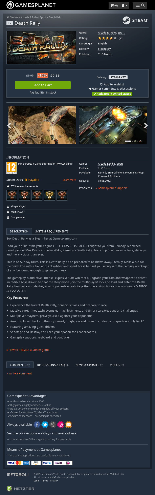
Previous (9, 125)
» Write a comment (19, 373)
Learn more (69, 179)
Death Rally (55, 17)
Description (19, 231)
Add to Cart (43, 85)
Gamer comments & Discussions (113, 88)
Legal (36, 480)
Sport (43, 17)
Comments (20, 365)
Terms (45, 480)
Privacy (54, 480)
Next (146, 125)
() (116, 5)
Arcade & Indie (29, 17)
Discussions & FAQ (53, 365)
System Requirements (52, 231)
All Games (12, 17)
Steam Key (104, 48)
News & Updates (89, 365)
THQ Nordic (105, 54)
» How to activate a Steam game (27, 350)
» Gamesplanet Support (111, 188)
